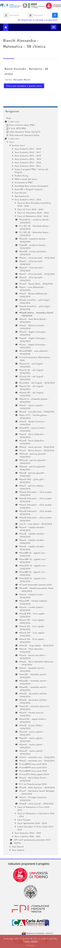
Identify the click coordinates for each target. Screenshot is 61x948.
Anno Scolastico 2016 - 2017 (28, 152)
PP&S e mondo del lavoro (26, 179)
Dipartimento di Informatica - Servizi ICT (39, 933)
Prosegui (30, 945)
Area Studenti (18, 850)
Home (8, 118)
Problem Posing (21, 175)
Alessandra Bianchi (21, 79)
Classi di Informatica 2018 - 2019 (33, 212)
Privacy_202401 (30, 941)
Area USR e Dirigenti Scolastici (29, 189)
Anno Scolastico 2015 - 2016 (28, 155)
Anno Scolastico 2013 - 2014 (28, 162)
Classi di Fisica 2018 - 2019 (30, 209)
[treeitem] (30, 484)
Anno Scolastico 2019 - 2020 (28, 832)
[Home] (30, 6)
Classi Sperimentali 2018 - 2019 (32, 823)
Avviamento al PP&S (23, 182)
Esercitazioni (20, 192)
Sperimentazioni (22, 196)
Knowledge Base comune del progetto (31, 185)
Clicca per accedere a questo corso (24, 85)
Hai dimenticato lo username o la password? (38, 20)
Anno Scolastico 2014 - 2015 (28, 159)
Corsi (11, 142)
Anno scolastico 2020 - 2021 (28, 836)
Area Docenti (18, 846)
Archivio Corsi (18, 145)
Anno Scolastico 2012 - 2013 (28, 165)
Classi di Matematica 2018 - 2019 (32, 216)
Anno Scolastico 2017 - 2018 (28, 148)
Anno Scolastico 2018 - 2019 (28, 199)
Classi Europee (23, 819)
